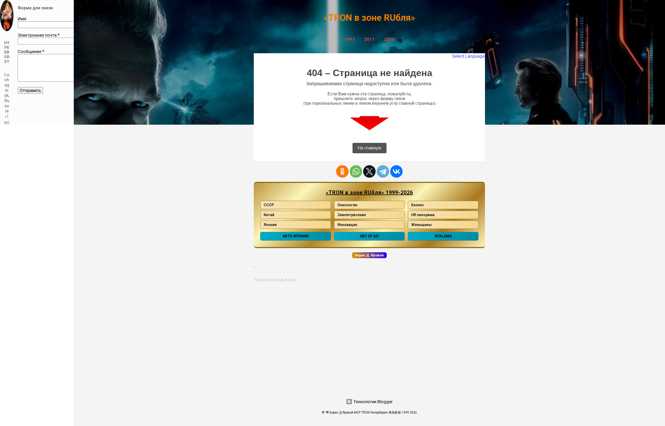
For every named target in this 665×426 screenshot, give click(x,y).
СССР (269, 205)
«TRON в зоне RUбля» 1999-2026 (369, 192)
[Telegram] (383, 171)
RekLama (443, 236)
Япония (270, 225)
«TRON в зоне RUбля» (369, 17)
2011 (369, 39)
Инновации (347, 225)
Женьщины (421, 225)
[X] (369, 171)
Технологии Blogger (372, 401)
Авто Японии (296, 236)
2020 (389, 39)
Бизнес (417, 205)
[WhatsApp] (356, 171)
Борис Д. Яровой (369, 255)
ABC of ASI (369, 236)
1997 (349, 39)
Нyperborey (7, 52)
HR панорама (423, 215)
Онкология (347, 205)
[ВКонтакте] (396, 171)
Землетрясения (351, 215)
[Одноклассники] (342, 171)
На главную (369, 147)
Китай (269, 215)
